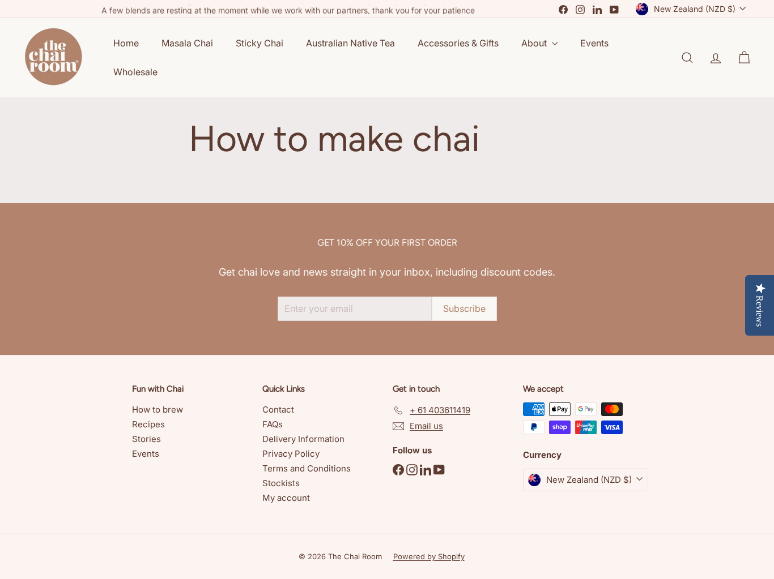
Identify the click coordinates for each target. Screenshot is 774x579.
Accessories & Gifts (458, 43)
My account (286, 497)
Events (594, 43)
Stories (146, 439)
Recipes (148, 424)
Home (126, 43)
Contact (278, 409)
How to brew (157, 409)
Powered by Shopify (429, 556)
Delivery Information (303, 439)
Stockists (281, 483)
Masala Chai (187, 43)
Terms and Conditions (306, 468)
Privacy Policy (291, 453)
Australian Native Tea (350, 43)
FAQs (272, 424)
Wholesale (135, 72)
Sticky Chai (259, 43)
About (535, 43)
